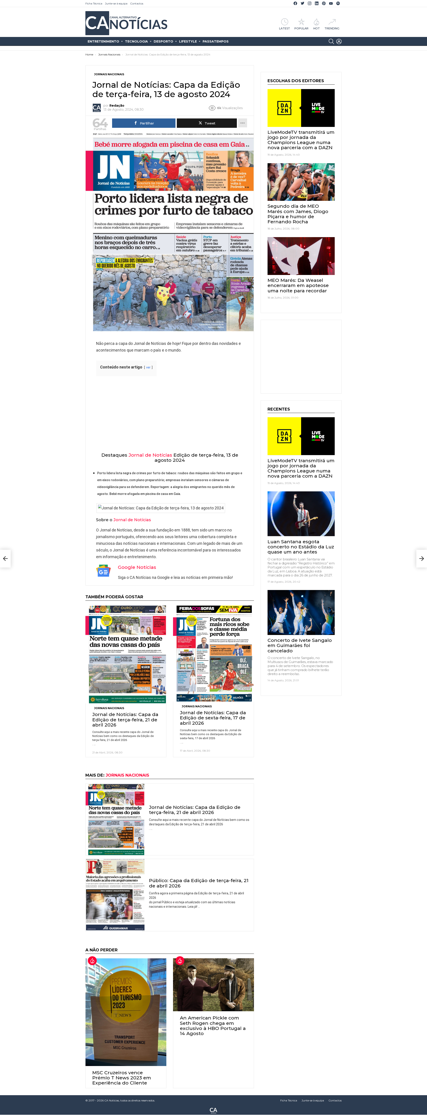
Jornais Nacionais (109, 708)
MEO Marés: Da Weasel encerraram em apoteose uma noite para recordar (298, 285)
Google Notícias (137, 567)
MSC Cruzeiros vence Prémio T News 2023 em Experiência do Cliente (121, 1078)
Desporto (163, 41)
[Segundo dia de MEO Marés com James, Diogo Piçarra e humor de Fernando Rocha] (301, 182)
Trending (331, 28)
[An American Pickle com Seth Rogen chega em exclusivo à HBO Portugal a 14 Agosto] (213, 984)
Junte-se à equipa (116, 3)
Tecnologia (136, 41)
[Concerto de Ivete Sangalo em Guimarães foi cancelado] (301, 612)
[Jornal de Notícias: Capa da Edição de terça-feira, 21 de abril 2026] (125, 654)
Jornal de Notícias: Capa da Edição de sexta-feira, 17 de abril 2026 (213, 718)
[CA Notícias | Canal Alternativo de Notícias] (213, 1110)
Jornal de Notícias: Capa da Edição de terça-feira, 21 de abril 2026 (125, 719)
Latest (284, 28)
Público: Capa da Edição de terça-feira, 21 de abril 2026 (198, 883)
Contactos (136, 3)
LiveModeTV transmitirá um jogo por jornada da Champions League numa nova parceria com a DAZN (301, 140)
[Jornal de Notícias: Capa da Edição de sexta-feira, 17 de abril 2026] (213, 653)
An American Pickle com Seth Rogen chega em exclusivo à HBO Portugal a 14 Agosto (213, 1025)
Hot (316, 28)
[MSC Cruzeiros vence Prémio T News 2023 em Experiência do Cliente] (125, 1012)
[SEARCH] (331, 41)
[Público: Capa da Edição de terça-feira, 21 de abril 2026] (115, 895)
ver (148, 367)
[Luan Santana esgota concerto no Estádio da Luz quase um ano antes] (301, 513)
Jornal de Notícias (150, 455)
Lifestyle (188, 41)
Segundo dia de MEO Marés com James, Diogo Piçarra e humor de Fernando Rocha (298, 213)
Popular (301, 28)
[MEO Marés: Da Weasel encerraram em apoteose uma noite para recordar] (301, 256)
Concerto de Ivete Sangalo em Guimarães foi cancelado (300, 645)
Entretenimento (103, 41)
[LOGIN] (339, 41)
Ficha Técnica (93, 3)
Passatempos (216, 41)
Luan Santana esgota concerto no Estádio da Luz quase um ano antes (301, 546)
